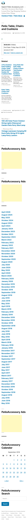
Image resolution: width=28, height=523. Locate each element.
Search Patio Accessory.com (12, 7)
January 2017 (7, 381)
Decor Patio (11, 517)
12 (3, 468)
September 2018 (8, 326)
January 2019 (7, 315)
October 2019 (7, 290)
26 (3, 476)
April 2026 (5, 212)
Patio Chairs (18, 517)
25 (25, 472)
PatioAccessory (7, 33)
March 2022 (6, 240)
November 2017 (8, 353)
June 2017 (5, 367)
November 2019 (8, 287)
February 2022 (7, 243)
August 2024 (6, 223)
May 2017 (5, 370)
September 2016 (8, 392)
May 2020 (5, 270)
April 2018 (5, 340)
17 (21, 468)
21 (10, 472)
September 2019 (8, 292)
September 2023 (8, 237)
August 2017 (6, 362)
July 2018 (5, 331)
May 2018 (5, 337)
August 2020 (6, 262)
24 (21, 472)
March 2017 (6, 376)
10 (21, 464)
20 (7, 472)
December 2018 (8, 317)
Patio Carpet (9, 515)
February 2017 (7, 378)
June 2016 (5, 401)
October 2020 (7, 256)
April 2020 (5, 273)
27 (7, 476)
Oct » (21, 481)
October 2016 (7, 389)
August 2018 (6, 328)
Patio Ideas (18, 16)
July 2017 (5, 364)
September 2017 (8, 359)
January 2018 (7, 348)
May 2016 (5, 403)
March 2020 (6, 276)
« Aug (6, 481)
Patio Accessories (7, 112)
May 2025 (5, 218)
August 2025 (6, 215)
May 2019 (5, 304)
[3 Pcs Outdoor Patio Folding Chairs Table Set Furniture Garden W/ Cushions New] (7, 74)
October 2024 (7, 220)
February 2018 (7, 345)
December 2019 (8, 284)
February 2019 (7, 312)
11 (24, 464)
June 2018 (5, 334)
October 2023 (7, 234)
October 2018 (7, 323)
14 (10, 468)
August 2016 (6, 395)
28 (10, 476)
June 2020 (5, 267)
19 (3, 472)
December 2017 (8, 351)
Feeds (7, 519)
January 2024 (7, 229)
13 (7, 468)
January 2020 (7, 281)
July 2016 (5, 398)
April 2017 (5, 373)
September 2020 (8, 259)
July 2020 (5, 265)
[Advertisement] (11, 160)
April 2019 (5, 306)
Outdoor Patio (7, 16)
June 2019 (5, 301)
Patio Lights (17, 515)
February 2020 (7, 279)
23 (18, 472)
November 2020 (8, 254)
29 (14, 476)
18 (25, 468)
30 (18, 476)
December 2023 (8, 231)
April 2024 (5, 226)
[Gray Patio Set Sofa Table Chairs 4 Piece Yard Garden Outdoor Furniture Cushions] (19, 75)
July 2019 (5, 298)
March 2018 (6, 342)
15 (14, 468)
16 (17, 468)
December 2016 (8, 384)
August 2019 (6, 295)
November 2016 (8, 387)
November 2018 (8, 320)
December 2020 (8, 251)
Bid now (7, 53)
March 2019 (6, 309)
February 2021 (7, 248)
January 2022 (7, 245)
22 (14, 472)
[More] (24, 16)
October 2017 (7, 356)
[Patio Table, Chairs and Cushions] (7, 96)
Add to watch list (17, 53)
